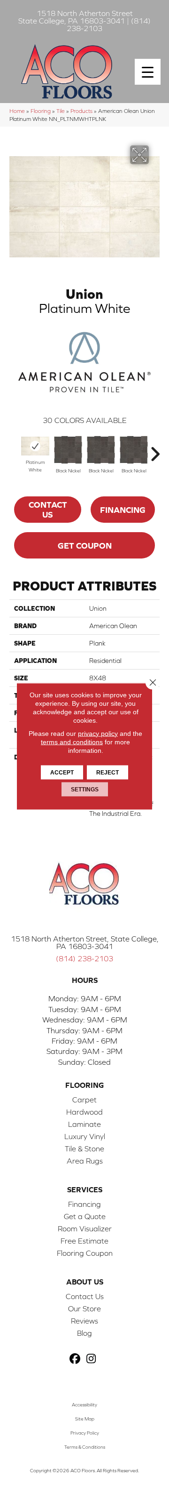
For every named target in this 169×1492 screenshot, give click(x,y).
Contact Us (48, 510)
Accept (62, 772)
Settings (85, 789)
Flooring (41, 111)
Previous (14, 449)
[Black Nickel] (68, 449)
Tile (60, 111)
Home (17, 111)
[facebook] (75, 1359)
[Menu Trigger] (148, 72)
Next (155, 449)
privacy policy (98, 733)
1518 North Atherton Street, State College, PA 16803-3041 (85, 942)
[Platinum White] (35, 446)
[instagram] (91, 1359)
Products (81, 111)
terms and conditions (72, 741)
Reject (107, 772)
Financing (123, 510)
